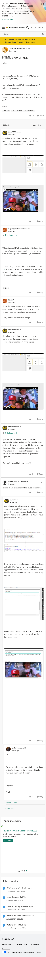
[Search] (27, 27)
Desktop (6, 34)
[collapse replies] (23, 130)
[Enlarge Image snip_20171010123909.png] (23, 164)
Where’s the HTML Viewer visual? (20, 915)
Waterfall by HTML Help (16, 925)
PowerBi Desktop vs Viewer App (19, 906)
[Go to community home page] (15, 27)
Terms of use (35, 944)
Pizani (10, 300)
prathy (14, 748)
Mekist (20, 900)
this (3, 269)
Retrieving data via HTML (16, 897)
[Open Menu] (42, 34)
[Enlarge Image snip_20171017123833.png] (24, 664)
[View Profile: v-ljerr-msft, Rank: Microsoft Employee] (4, 230)
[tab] (22, 871)
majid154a (22, 928)
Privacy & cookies (22, 944)
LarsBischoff (21, 909)
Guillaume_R (13, 48)
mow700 (11, 132)
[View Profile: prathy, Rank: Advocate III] (8, 749)
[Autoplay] (19, 871)
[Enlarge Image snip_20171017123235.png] (24, 541)
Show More (12, 802)
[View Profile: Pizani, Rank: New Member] (4, 301)
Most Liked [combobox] (38, 125)
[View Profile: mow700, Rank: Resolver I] (4, 133)
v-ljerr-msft (12, 229)
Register (33, 28)
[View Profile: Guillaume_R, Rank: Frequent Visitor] (5, 50)
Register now (7, 19)
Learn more (30, 42)
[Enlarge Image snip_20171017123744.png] (24, 603)
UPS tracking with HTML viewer (19, 888)
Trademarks (6, 949)
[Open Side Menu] (3, 27)
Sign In (40, 28)
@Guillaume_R (11, 433)
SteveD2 (20, 919)
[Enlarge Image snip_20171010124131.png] (23, 197)
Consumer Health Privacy (32, 952)
